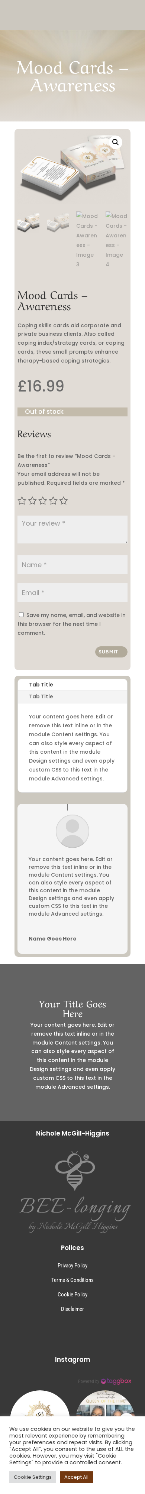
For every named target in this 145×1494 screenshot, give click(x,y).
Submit (108, 652)
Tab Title (41, 684)
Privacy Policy (72, 1265)
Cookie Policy (72, 1294)
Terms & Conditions (72, 1280)
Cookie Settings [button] (33, 1477)
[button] (115, 142)
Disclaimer (72, 1309)
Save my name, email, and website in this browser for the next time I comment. (71, 624)
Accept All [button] (76, 1477)
